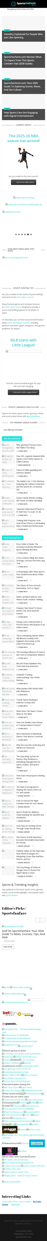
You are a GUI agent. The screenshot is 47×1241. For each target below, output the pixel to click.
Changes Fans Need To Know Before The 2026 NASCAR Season (29, 611)
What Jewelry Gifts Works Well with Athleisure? (29, 690)
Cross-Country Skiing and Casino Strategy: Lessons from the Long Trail (30, 560)
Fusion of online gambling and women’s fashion (28, 471)
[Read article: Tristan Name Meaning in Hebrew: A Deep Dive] (8, 703)
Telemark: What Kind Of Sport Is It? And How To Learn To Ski (30, 510)
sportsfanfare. (12, 895)
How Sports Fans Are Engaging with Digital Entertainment (21, 114)
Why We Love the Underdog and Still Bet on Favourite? (30, 746)
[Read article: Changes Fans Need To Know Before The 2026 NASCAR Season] (8, 611)
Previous (6, 221)
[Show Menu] (3, 4)
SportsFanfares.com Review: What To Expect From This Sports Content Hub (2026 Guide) (23, 60)
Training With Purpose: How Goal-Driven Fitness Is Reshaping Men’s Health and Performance (30, 523)
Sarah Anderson (24, 465)
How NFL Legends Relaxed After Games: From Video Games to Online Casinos (30, 459)
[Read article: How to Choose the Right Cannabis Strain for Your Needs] (8, 804)
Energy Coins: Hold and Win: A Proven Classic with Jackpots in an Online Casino (30, 624)
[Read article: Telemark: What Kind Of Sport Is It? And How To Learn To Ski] (8, 512)
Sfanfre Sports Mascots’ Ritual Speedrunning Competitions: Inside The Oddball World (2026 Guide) (21, 938)
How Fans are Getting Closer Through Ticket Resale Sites (28, 827)
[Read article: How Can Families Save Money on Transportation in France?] (8, 725)
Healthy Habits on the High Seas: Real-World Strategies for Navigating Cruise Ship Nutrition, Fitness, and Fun (30, 855)
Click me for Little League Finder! (25, 392)
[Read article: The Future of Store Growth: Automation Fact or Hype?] (8, 588)
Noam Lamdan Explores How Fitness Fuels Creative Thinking (29, 598)
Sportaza (15, 1204)
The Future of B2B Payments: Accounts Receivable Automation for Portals (30, 840)
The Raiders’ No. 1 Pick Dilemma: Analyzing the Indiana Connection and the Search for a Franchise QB (30, 485)
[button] (43, 920)
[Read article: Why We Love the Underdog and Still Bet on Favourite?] (8, 748)
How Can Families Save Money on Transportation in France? (29, 723)
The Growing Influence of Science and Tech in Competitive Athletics (30, 653)
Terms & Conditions (19, 1221)
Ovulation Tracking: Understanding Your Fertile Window (28, 677)
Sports (7, 30)
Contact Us (27, 1223)
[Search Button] (44, 4)
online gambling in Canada (18, 322)
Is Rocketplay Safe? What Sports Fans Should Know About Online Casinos (30, 574)
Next (40, 221)
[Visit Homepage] (24, 4)
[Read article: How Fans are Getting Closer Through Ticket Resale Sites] (8, 829)
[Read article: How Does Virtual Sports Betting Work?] (8, 779)
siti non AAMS (25, 1201)
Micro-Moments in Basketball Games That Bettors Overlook (29, 735)
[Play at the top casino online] (15, 1156)
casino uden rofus (9, 1201)
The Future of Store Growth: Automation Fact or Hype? (28, 586)
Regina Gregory (24, 796)
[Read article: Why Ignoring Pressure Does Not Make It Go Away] (8, 448)
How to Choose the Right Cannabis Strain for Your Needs (29, 802)
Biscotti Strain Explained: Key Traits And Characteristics (28, 664)
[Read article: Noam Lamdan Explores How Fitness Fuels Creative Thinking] (8, 600)
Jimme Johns (9, 947)
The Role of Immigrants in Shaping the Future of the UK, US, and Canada (29, 790)
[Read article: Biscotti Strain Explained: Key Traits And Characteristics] (8, 666)
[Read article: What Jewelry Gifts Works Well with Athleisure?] (8, 692)
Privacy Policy (35, 1221)
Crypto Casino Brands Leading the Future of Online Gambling (29, 499)
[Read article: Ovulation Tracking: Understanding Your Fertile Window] (8, 678)
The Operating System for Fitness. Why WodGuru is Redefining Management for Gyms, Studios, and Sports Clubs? (28, 762)
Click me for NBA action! (25, 182)
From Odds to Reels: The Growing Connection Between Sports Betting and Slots (29, 547)
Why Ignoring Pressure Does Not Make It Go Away (28, 446)
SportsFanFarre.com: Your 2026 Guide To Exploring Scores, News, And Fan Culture (22, 86)
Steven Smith (23, 451)
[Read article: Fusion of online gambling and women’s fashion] (8, 473)
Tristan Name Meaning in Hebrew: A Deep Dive (27, 701)
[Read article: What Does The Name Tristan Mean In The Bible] (8, 714)
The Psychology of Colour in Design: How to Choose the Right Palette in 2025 (28, 870)
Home (6, 1221)
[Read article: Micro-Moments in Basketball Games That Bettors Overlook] (8, 737)
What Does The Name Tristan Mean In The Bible (29, 712)
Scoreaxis (18, 429)
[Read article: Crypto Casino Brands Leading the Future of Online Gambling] (8, 501)
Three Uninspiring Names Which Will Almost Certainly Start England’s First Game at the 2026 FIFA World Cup (30, 639)
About (17, 1223)
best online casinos (25, 297)
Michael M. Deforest (25, 876)
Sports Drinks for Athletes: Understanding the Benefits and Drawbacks (30, 815)
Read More (8, 953)
